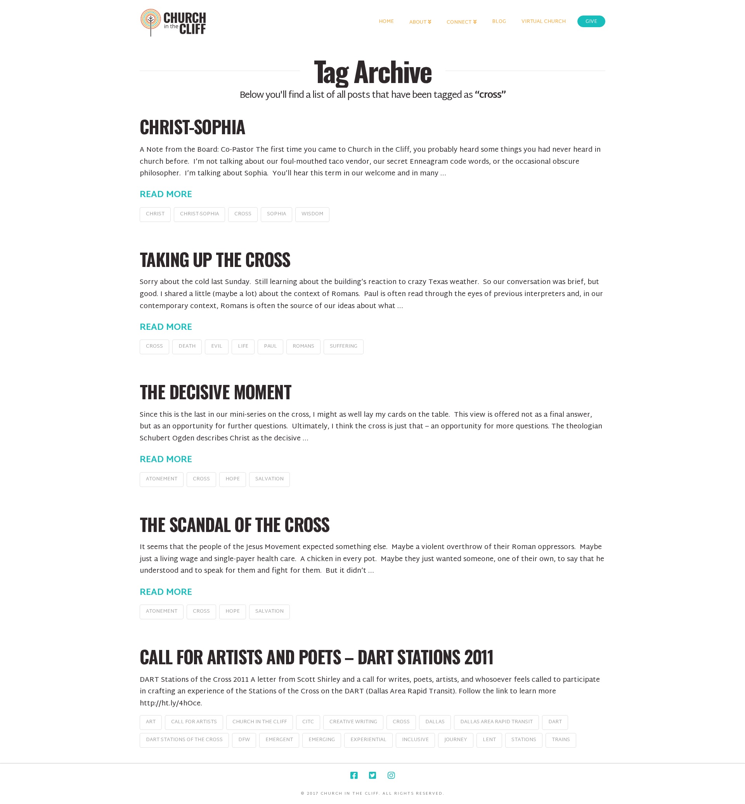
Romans (303, 346)
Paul (270, 346)
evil (216, 346)
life (243, 346)
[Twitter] (372, 775)
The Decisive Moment (215, 391)
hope (232, 479)
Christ (155, 214)
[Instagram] (391, 775)
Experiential (368, 740)
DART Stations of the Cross (184, 740)
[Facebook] (353, 775)
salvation (269, 479)
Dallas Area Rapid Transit (496, 722)
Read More (166, 195)
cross (242, 214)
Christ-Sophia (192, 126)
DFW (244, 740)
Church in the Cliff (259, 722)
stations (523, 740)
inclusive (415, 740)
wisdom (312, 214)
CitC (308, 722)
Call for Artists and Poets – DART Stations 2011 (316, 656)
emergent (279, 740)
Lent (489, 740)
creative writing (353, 722)
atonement (161, 479)
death (187, 346)
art (151, 722)
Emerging (321, 740)
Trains (561, 740)
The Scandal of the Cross (234, 524)
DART (555, 722)
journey (455, 740)
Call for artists (194, 722)
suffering (343, 346)
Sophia (276, 214)
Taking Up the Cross (215, 259)
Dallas (435, 722)
